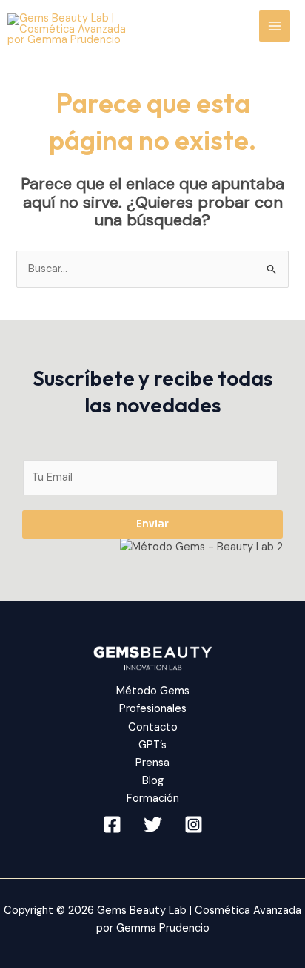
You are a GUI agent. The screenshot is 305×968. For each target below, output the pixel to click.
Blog (153, 781)
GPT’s (152, 745)
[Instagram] (193, 824)
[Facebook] (112, 824)
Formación (153, 798)
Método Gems (153, 691)
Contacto (153, 727)
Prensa (152, 763)
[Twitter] (153, 824)
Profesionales (153, 709)
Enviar (152, 524)
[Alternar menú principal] (274, 26)
